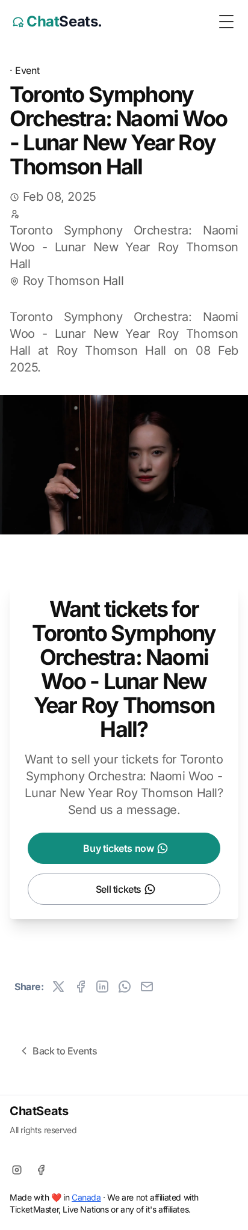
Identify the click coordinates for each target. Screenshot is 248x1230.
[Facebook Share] (80, 986)
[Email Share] (147, 986)
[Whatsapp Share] (124, 986)
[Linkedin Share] (102, 986)
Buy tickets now (118, 848)
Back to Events (65, 1051)
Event (27, 70)
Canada (86, 1197)
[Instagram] (17, 1170)
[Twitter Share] (58, 986)
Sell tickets (118, 889)
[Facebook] (41, 1170)
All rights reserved (43, 1130)
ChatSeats (39, 1111)
